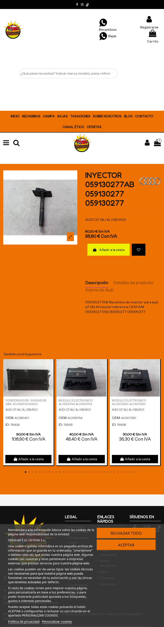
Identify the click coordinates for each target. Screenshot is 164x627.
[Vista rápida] (50, 374)
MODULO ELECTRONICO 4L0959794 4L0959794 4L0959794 (76, 404)
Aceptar (126, 544)
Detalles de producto (133, 282)
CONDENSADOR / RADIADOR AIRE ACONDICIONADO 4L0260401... (26, 404)
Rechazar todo (126, 533)
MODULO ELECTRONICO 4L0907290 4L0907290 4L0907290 (129, 404)
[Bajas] (103, 36)
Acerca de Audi (99, 290)
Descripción (96, 282)
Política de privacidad (24, 621)
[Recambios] (103, 22)
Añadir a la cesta (111, 250)
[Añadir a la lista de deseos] (138, 250)
